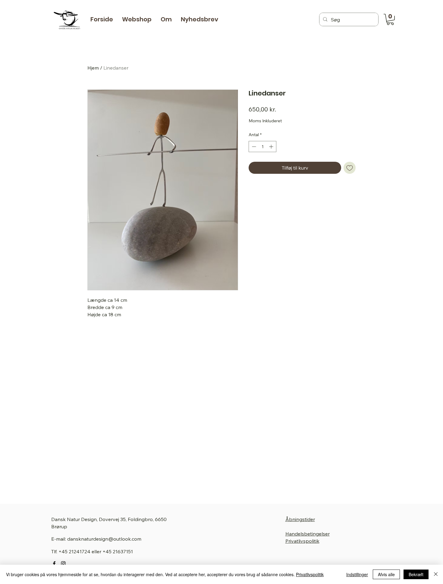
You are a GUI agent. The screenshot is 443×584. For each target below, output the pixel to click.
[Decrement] (253, 146)
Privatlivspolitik (302, 541)
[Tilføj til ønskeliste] (350, 168)
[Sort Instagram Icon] (63, 564)
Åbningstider (300, 519)
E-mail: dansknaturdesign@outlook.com (96, 539)
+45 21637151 (117, 551)
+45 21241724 (74, 551)
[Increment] (271, 146)
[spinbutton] (262, 146)
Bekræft (416, 574)
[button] (137, 19)
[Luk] (435, 574)
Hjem (93, 68)
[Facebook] (54, 564)
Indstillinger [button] (357, 574)
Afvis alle (386, 574)
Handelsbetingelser (307, 534)
